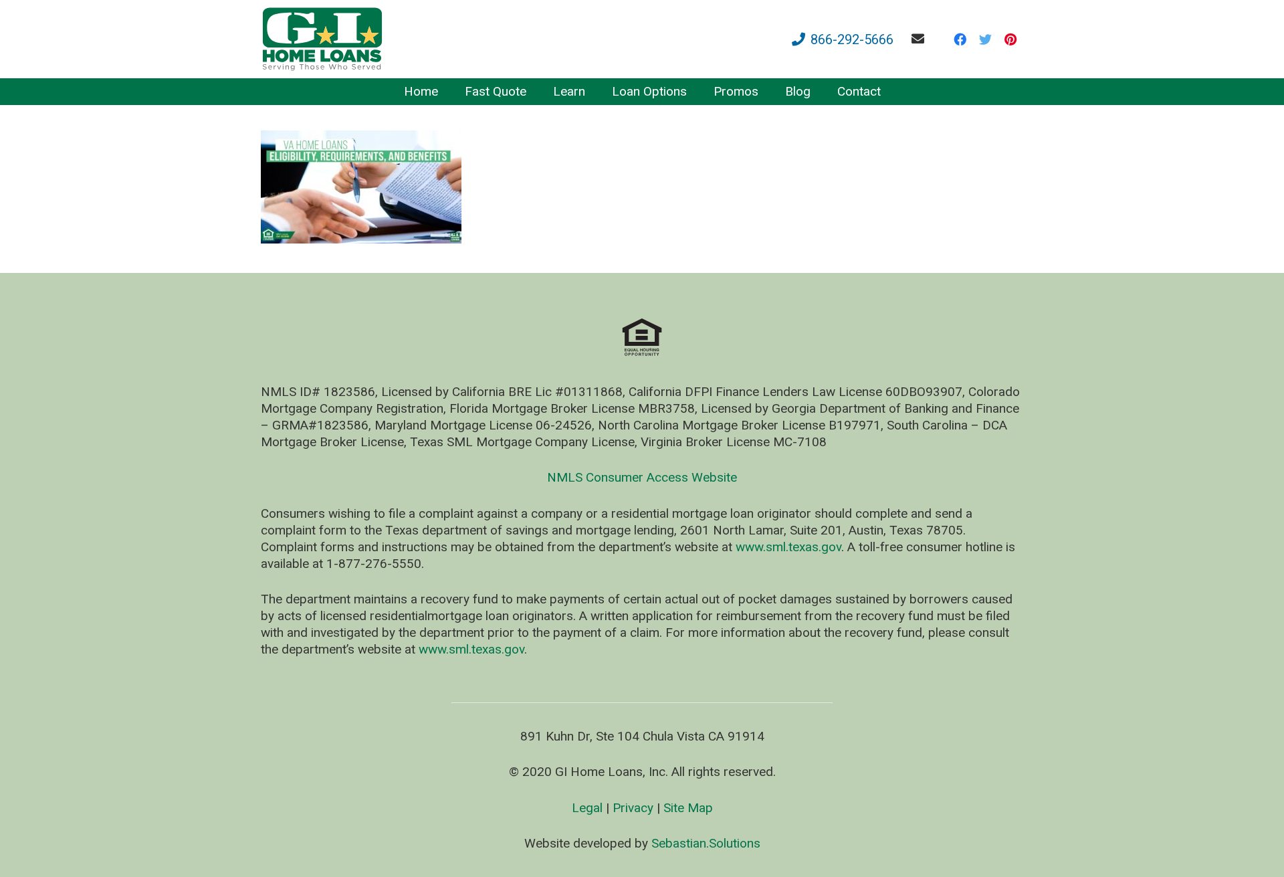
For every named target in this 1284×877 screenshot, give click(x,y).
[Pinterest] (1010, 39)
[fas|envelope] (921, 38)
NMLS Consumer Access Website (642, 477)
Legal (587, 807)
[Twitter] (985, 39)
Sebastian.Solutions (705, 843)
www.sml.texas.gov (788, 547)
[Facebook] (959, 39)
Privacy (633, 807)
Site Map (688, 807)
